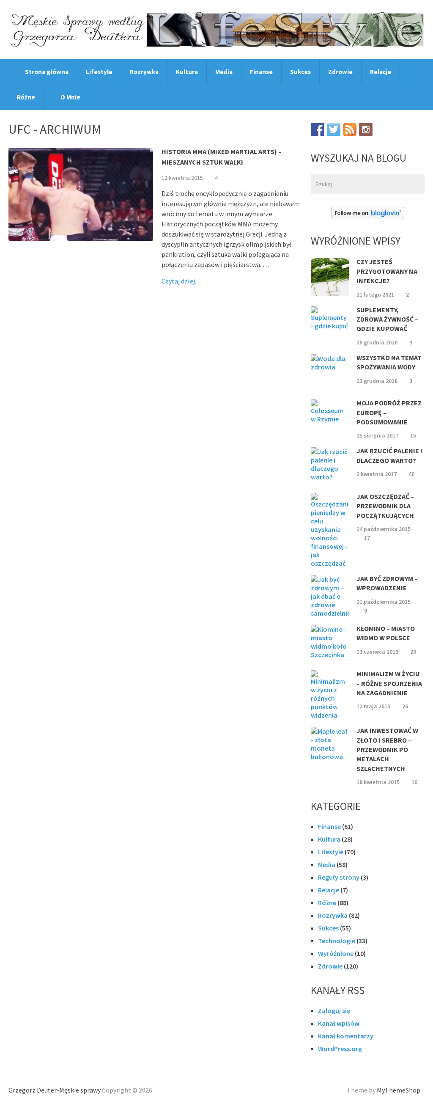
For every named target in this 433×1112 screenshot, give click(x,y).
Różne (26, 97)
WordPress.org (340, 1048)
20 (413, 651)
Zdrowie (340, 72)
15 (413, 435)
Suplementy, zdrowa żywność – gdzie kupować (387, 319)
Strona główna (46, 72)
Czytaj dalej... (180, 281)
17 (367, 538)
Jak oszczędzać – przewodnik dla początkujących (385, 506)
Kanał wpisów (338, 1023)
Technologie (336, 940)
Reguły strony (338, 877)
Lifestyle (99, 72)
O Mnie (69, 97)
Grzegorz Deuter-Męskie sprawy (54, 1090)
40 (411, 474)
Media (224, 72)
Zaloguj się (334, 1010)
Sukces (300, 72)
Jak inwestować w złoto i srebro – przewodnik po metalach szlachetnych (387, 749)
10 (414, 782)
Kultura (187, 72)
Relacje (380, 72)
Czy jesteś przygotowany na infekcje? (386, 271)
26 (405, 706)
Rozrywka (144, 72)
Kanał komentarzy (345, 1036)
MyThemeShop (398, 1090)
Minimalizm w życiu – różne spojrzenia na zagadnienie (389, 683)
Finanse (261, 72)
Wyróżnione (336, 953)
